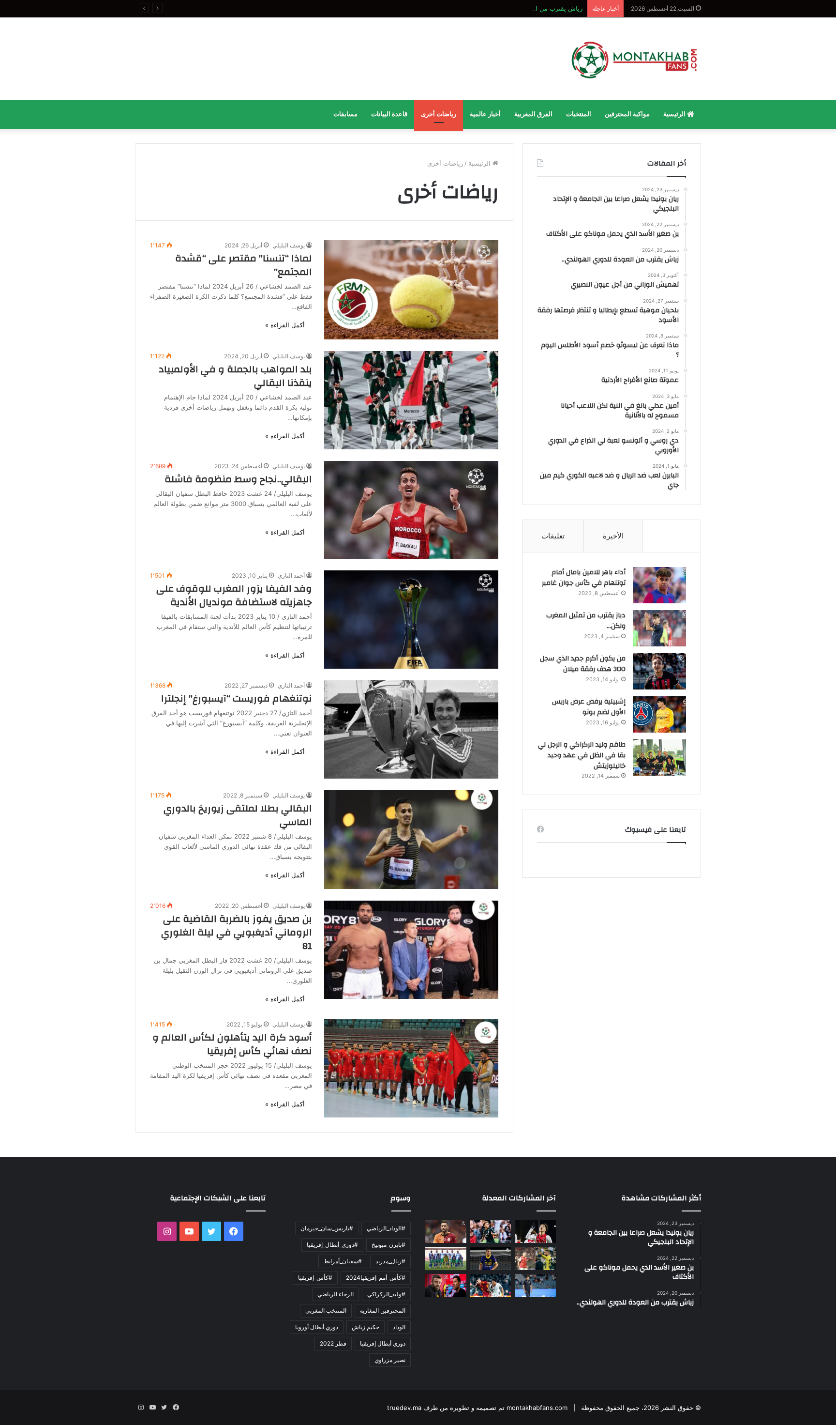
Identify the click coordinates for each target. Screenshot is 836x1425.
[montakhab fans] (634, 58)
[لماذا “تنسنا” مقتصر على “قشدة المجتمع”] (411, 289)
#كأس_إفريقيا (315, 1277)
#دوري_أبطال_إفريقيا (332, 1244)
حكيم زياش (365, 1327)
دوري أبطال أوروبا (316, 1327)
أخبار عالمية (485, 114)
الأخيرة (613, 535)
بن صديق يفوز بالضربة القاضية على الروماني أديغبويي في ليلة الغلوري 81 (236, 932)
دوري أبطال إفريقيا (382, 1343)
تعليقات (553, 535)
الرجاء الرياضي (335, 1294)
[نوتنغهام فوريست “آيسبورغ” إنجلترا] (411, 729)
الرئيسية (675, 114)
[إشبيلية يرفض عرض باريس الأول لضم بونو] (659, 714)
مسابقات (345, 114)
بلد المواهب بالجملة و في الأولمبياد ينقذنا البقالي (235, 376)
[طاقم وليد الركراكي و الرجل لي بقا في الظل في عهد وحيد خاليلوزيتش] (659, 757)
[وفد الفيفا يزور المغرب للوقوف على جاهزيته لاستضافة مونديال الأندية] (411, 619)
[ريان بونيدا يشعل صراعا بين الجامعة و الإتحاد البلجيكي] (535, 1231)
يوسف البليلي (288, 245)
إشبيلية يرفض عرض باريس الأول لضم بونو (589, 707)
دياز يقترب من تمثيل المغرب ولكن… (586, 620)
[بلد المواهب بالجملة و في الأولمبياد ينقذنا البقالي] (411, 400)
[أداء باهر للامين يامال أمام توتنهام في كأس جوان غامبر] (659, 585)
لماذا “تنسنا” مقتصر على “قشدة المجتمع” (243, 265)
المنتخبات (578, 114)
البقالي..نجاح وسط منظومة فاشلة (238, 479)
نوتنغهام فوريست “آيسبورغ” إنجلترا (236, 698)
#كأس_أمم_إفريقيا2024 (375, 1277)
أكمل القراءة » (285, 325)
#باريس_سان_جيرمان (326, 1228)
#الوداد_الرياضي (386, 1228)
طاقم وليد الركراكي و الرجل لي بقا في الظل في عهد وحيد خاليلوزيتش (582, 755)
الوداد (399, 1327)
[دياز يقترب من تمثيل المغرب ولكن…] (659, 628)
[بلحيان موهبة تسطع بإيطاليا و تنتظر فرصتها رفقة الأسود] (490, 1258)
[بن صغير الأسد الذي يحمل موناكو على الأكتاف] (490, 1231)
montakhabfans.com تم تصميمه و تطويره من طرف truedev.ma (477, 1407)
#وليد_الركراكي (386, 1294)
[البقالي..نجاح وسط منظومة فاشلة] (411, 510)
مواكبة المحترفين (627, 114)
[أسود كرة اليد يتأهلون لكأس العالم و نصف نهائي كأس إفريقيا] (411, 1068)
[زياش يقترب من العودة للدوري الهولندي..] (445, 1231)
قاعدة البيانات (389, 114)
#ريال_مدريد (390, 1261)
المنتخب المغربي (325, 1310)
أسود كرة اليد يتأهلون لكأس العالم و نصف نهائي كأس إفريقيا (232, 1044)
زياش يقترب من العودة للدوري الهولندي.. (527, 8)
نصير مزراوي (389, 1360)
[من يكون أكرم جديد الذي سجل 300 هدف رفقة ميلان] (659, 671)
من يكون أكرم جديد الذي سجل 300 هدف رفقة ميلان (583, 663)
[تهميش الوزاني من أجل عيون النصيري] (535, 1258)
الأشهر (672, 535)
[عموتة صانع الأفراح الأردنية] (535, 1285)
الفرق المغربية (533, 114)
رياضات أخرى (438, 114)
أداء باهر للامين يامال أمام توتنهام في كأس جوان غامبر (584, 577)
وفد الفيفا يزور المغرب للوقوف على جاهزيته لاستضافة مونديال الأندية (234, 595)
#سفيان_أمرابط (343, 1261)
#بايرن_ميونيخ (388, 1244)
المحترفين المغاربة (382, 1310)
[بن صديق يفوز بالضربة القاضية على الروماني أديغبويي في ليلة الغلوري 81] (411, 950)
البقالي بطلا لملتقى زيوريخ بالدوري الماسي (238, 815)
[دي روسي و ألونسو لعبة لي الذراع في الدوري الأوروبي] (445, 1285)
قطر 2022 (333, 1343)
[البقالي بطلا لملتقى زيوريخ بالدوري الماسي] (411, 839)
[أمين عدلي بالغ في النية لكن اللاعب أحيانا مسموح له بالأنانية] (490, 1285)
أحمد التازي (291, 575)
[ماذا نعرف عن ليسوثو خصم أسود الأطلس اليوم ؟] (445, 1258)
